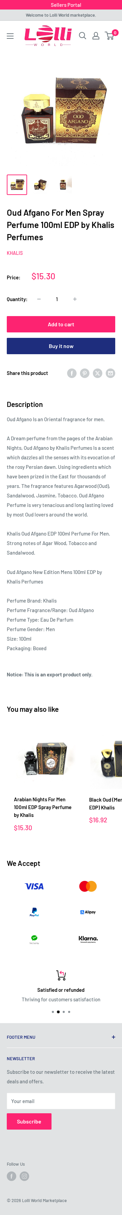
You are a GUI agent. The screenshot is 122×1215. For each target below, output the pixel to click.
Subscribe (29, 1121)
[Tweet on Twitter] (97, 373)
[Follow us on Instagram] (24, 1176)
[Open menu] (10, 36)
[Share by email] (110, 373)
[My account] (96, 35)
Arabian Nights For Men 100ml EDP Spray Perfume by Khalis (43, 807)
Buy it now (61, 346)
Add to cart (61, 324)
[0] (109, 36)
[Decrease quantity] (39, 299)
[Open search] (82, 35)
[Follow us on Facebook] (11, 1176)
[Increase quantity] (75, 299)
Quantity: (17, 299)
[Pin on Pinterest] (84, 373)
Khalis (15, 253)
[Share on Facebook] (72, 373)
